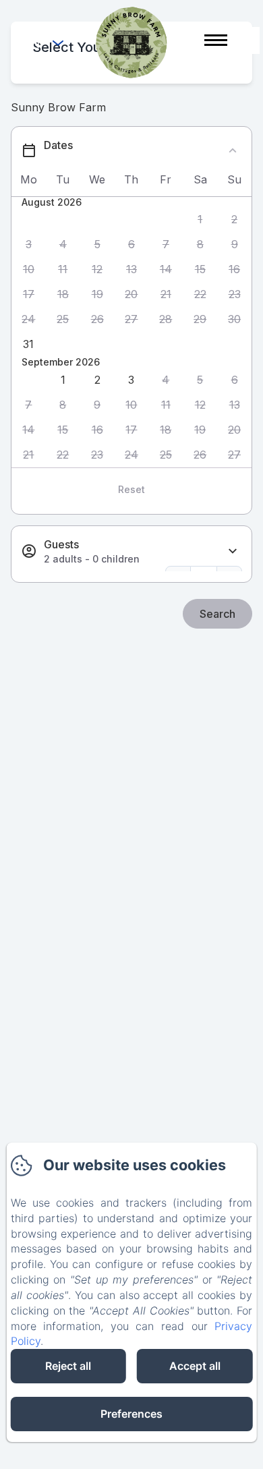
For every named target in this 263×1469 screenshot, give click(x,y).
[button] (200, 219)
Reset (131, 489)
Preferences (131, 1413)
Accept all (195, 1366)
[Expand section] (233, 551)
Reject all (68, 1366)
